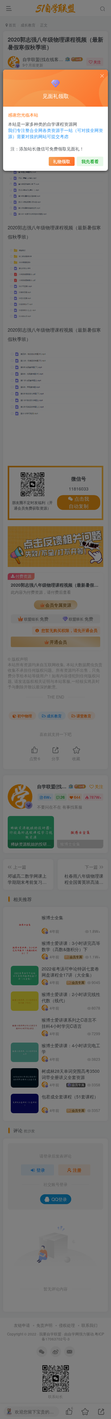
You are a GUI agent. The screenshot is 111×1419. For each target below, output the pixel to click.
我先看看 (90, 161)
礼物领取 (61, 161)
